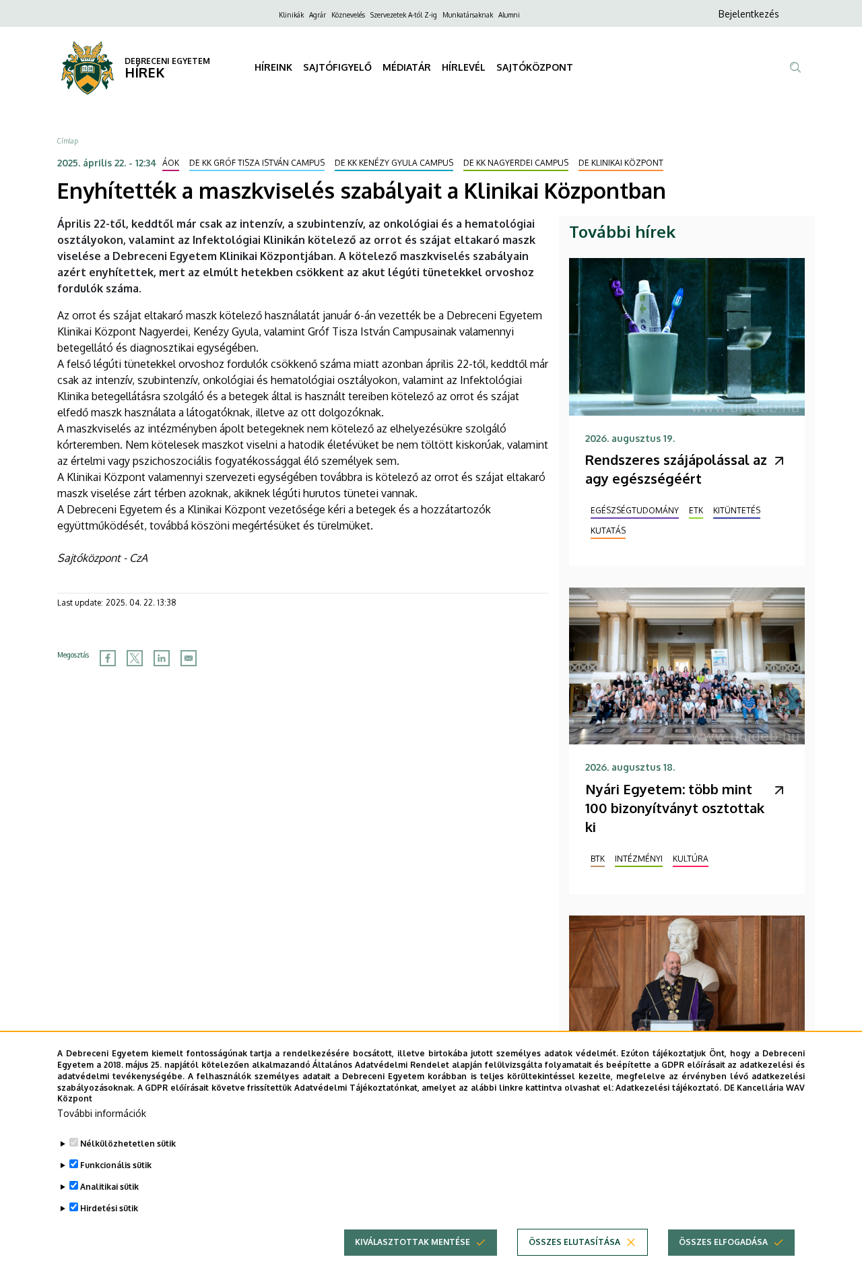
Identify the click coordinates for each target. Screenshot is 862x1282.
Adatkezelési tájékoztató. (668, 1087)
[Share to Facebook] (108, 658)
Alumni (509, 15)
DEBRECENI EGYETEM (167, 61)
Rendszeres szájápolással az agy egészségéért (676, 469)
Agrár (317, 15)
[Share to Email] (188, 658)
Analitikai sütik (109, 1187)
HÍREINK (273, 67)
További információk (101, 1113)
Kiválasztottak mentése (412, 1242)
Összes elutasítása (574, 1242)
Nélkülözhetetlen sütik (128, 1144)
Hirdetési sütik (109, 1208)
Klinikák (291, 15)
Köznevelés (348, 15)
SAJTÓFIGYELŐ (337, 67)
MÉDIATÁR (407, 67)
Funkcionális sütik (116, 1165)
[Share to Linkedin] (162, 658)
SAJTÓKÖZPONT (534, 67)
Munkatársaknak (467, 15)
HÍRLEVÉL (464, 67)
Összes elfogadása (723, 1242)
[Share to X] (135, 658)
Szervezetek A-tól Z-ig (403, 15)
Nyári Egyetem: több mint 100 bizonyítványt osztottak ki (674, 807)
